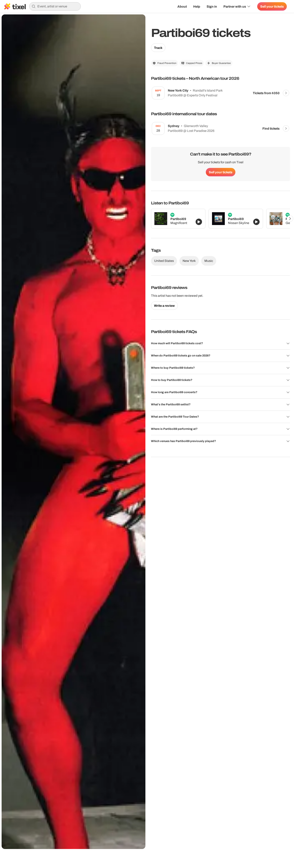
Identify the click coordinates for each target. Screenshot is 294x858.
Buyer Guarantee (221, 63)
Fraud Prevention (166, 63)
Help (196, 6)
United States (164, 260)
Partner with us (234, 6)
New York (189, 260)
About (182, 6)
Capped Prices (194, 63)
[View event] (286, 93)
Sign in (212, 6)
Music (208, 260)
